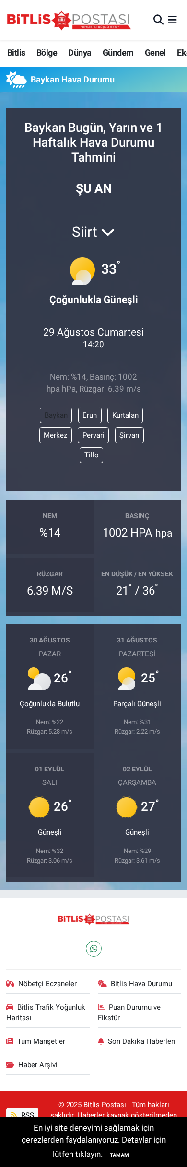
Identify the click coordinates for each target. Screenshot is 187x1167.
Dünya (79, 52)
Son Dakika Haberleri (141, 1041)
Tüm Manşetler (41, 1041)
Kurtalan (125, 415)
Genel (155, 52)
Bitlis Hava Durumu (141, 984)
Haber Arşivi (38, 1065)
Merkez (55, 435)
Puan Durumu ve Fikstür (129, 1012)
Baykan (56, 415)
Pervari (93, 435)
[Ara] (158, 19)
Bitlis (16, 52)
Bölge (46, 52)
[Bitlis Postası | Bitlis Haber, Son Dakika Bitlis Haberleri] (68, 20)
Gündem (118, 52)
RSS (26, 1115)
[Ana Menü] (172, 19)
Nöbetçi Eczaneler (47, 984)
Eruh (89, 415)
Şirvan (129, 435)
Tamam (119, 1155)
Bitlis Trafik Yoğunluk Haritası (46, 1012)
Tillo (91, 455)
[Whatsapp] (94, 949)
